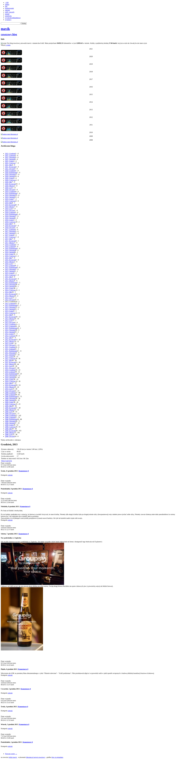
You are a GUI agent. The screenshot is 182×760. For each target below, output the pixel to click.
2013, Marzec (9, 319)
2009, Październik (11, 396)
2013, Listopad (10, 303)
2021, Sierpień (10, 159)
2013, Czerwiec (10, 313)
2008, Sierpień (10, 423)
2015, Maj (8, 277)
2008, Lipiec (9, 425)
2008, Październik (11, 419)
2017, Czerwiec (10, 237)
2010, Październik (11, 374)
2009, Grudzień (10, 393)
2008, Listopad (10, 417)
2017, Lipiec (9, 235)
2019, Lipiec (9, 199)
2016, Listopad (10, 246)
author (7, 4)
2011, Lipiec (9, 357)
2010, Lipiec (9, 379)
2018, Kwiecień (10, 226)
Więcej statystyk (6, 461)
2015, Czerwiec (10, 275)
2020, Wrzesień (10, 174)
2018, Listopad (10, 212)
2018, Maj (8, 224)
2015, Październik (11, 267)
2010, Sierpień (10, 377)
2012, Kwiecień (10, 339)
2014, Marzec (9, 296)
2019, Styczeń (10, 210)
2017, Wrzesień (10, 231)
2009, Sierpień (10, 400)
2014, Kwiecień (10, 294)
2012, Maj (8, 338)
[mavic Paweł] (11, 54)
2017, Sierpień (10, 233)
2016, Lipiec (9, 254)
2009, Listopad (10, 394)
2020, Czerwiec (10, 180)
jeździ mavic (13, 757)
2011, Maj (8, 360)
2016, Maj (8, 258)
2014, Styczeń (10, 300)
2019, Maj (8, 203)
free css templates (57, 757)
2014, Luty (8, 298)
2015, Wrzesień (10, 269)
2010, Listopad (10, 372)
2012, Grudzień (10, 324)
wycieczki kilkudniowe (13, 18)
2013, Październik (11, 305)
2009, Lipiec (9, 402)
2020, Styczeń (10, 190)
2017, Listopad (10, 229)
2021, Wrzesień (10, 157)
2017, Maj (8, 239)
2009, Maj (8, 406)
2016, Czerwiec (10, 256)
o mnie (8, 45)
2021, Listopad (10, 155)
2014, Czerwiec (10, 290)
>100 (7, 2)
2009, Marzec (9, 410)
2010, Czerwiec (10, 381)
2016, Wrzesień (10, 250)
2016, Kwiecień (10, 260)
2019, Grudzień (10, 191)
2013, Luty (8, 320)
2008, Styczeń (10, 436)
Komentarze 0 (24, 471)
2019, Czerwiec (10, 201)
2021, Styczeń (10, 169)
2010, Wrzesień (10, 376)
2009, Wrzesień (10, 398)
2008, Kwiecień (10, 431)
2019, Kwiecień (10, 205)
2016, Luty (8, 264)
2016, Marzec (9, 262)
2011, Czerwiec (10, 358)
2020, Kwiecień (10, 184)
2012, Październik (11, 328)
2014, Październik (11, 283)
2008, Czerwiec (10, 427)
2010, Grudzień (10, 370)
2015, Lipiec (9, 273)
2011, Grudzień (10, 347)
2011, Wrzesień (10, 353)
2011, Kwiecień (10, 362)
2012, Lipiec (9, 334)
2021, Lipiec (9, 161)
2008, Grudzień (10, 415)
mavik (5, 29)
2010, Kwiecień (10, 385)
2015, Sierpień (10, 271)
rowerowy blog (9, 34)
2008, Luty (8, 434)
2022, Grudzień (10, 153)
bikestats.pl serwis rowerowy (35, 757)
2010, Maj (8, 383)
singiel (7, 14)
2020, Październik (11, 172)
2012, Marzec (9, 341)
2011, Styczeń (9, 368)
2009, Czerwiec (10, 404)
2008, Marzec (9, 432)
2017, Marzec (9, 243)
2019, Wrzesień (10, 195)
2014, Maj (8, 292)
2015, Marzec (9, 281)
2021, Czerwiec (10, 163)
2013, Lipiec (9, 311)
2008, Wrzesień (10, 421)
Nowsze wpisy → (11, 754)
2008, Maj (8, 429)
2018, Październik (11, 214)
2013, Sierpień (10, 309)
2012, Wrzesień (10, 330)
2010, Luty (8, 389)
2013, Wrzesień (10, 307)
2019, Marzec (9, 207)
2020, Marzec (9, 186)
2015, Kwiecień (10, 279)
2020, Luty (8, 188)
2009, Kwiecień (10, 408)
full (6, 6)
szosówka (8, 16)
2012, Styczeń (10, 345)
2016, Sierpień (10, 252)
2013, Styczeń (10, 322)
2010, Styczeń (10, 391)
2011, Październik (11, 351)
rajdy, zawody (9, 12)
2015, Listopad (10, 265)
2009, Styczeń (10, 413)
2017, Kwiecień (10, 241)
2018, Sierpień (10, 218)
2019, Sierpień (10, 197)
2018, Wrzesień (10, 216)
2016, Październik (11, 248)
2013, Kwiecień (10, 317)
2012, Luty (8, 343)
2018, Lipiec (9, 220)
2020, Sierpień (10, 176)
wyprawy (8, 20)
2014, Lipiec (9, 288)
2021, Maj (8, 165)
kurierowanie (9, 8)
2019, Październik (11, 193)
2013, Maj (8, 315)
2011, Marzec (9, 364)
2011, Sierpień (10, 355)
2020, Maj (8, 182)
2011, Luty (8, 366)
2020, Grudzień (10, 171)
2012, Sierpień (10, 332)
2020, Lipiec (9, 178)
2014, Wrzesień (10, 284)
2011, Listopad (10, 349)
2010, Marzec (9, 387)
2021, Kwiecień (10, 167)
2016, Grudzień (10, 245)
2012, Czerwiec (10, 336)
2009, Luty (8, 412)
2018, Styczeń (10, 227)
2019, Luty (8, 209)
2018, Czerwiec (10, 222)
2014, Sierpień (10, 286)
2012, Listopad (10, 326)
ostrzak (7, 10)
